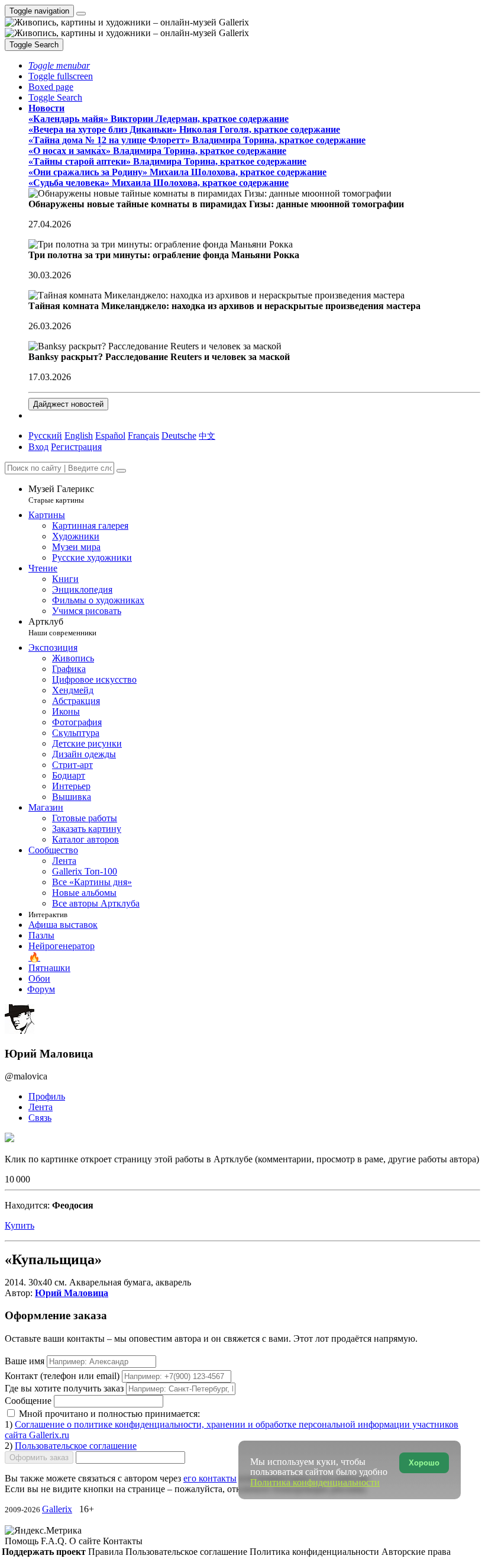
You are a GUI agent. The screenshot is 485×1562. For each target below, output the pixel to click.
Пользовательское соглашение (76, 1446)
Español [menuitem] (110, 435)
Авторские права (416, 1552)
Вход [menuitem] (38, 447)
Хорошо (424, 1462)
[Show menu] (81, 13)
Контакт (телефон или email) (63, 1376)
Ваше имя (26, 1361)
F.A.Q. (55, 1541)
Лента (40, 1107)
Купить (19, 1225)
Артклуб (62, 626)
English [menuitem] (78, 435)
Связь (39, 1118)
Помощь (23, 1541)
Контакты (123, 1541)
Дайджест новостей (68, 404)
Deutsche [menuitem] (178, 435)
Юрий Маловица (71, 1293)
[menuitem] (207, 435)
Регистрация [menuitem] (76, 447)
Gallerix (57, 1509)
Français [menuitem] (143, 435)
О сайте (86, 1541)
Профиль (46, 1096)
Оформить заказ (39, 1457)
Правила (106, 1552)
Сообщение (28, 1401)
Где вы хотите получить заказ (64, 1388)
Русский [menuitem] (45, 435)
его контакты (210, 1478)
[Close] (121, 471)
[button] (59, 65)
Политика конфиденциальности (315, 1552)
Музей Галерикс (61, 494)
